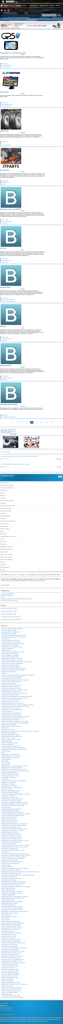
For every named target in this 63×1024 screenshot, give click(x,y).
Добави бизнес (44, 5)
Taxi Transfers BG (5, 762)
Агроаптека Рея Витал (7, 867)
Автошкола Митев (6, 807)
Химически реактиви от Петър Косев (11, 933)
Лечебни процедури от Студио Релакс (11, 809)
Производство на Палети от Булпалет (11, 800)
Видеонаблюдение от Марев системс (11, 691)
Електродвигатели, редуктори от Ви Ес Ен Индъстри (15, 680)
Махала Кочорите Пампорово (9, 772)
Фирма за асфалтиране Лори (9, 822)
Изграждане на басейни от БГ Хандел (11, 878)
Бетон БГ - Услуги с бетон (8, 738)
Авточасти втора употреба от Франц (11, 726)
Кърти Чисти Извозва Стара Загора (10, 991)
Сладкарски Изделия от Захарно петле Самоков (14, 847)
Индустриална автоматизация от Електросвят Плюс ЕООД (16, 696)
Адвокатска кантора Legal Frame (10, 954)
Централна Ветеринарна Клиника (10, 719)
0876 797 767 (4, 337)
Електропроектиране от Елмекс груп (11, 885)
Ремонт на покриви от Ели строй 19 (10, 640)
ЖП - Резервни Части (4, 523)
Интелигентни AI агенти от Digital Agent (12, 663)
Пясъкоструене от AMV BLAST (9, 786)
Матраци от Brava (6, 865)
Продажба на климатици (8, 729)
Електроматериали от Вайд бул (9, 832)
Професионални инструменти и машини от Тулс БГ (15, 840)
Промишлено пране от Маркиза (10, 913)
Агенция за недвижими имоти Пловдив (11, 628)
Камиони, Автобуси (4, 526)
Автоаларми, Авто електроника (7, 487)
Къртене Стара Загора (7, 981)
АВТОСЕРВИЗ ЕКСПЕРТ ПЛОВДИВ (8, 404)
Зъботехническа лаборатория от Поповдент (13, 883)
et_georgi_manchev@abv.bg (7, 299)
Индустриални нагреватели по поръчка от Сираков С (15, 845)
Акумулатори (3, 513)
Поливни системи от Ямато (8, 936)
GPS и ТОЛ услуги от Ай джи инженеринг (12, 908)
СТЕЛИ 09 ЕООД (4, 131)
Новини (58, 5)
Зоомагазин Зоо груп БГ (7, 967)
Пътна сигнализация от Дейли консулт (11, 838)
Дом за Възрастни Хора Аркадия (10, 949)
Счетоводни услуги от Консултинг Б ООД (12, 997)
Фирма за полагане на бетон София (11, 739)
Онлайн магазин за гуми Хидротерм (11, 713)
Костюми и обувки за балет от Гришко (11, 906)
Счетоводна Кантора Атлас (8, 905)
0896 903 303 (4, 415)
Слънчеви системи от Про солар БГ (10, 708)
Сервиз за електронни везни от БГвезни (12, 676)
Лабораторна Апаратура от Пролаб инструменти (14, 804)
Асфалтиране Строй (6, 741)
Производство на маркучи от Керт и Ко (11, 989)
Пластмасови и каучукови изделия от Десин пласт (14, 853)
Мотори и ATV (3, 541)
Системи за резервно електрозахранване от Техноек (15, 794)
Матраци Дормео (6, 650)
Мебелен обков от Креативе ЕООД (10, 995)
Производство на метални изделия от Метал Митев (15, 706)
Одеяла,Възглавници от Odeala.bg (10, 686)
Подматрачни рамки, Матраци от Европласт (13, 643)
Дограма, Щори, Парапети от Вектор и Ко (12, 703)
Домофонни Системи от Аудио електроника (13, 718)
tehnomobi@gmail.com (6, 65)
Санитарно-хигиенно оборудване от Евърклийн (14, 948)
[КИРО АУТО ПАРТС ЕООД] (31, 442)
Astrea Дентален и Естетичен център (11, 714)
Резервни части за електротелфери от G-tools (13, 769)
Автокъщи (2, 492)
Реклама (52, 5)
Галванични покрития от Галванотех (10, 873)
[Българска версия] (5, 10)
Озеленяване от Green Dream (9, 916)
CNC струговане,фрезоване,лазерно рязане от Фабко (15, 814)
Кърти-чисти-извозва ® (7, 979)
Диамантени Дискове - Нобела (9, 611)
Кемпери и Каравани (4, 528)
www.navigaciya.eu (5, 67)
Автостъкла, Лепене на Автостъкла (7, 505)
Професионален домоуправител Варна (11, 767)
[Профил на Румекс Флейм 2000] (11, 354)
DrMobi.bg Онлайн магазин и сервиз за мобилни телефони (17, 705)
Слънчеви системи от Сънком (9, 976)
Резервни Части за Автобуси (6, 554)
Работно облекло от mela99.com (10, 929)
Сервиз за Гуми (3, 564)
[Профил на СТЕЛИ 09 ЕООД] (11, 119)
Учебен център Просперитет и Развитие (12, 660)
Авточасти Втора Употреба (5, 508)
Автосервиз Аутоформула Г (8, 938)
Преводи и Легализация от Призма (10, 939)
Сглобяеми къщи (5, 751)
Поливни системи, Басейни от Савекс (11, 688)
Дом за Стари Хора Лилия (8, 888)
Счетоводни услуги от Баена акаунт (10, 746)
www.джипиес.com (6, 106)
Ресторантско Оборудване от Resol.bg (11, 837)
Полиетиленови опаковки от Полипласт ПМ (13, 943)
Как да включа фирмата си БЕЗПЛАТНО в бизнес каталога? (16, 599)
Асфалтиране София (6, 994)
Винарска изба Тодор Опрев (8, 724)
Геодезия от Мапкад (6, 789)
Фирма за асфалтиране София (9, 743)
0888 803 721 (4, 141)
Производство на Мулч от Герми (10, 665)
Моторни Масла (3, 544)
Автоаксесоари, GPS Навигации (7, 485)
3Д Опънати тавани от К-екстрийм (10, 642)
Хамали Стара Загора (7, 986)
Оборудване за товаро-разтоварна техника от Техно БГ (16, 855)
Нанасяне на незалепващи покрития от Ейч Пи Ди (14, 802)
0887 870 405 (4, 259)
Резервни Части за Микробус (6, 559)
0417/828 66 (4, 298)
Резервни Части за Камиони (6, 557)
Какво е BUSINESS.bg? (7, 595)
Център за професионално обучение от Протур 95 (14, 868)
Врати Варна (4, 761)
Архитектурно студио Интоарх (9, 848)
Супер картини (5, 638)
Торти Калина (5, 852)
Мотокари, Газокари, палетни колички (8, 536)
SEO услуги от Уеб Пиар (7, 784)
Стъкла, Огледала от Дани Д (8, 843)
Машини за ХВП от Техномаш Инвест (11, 681)
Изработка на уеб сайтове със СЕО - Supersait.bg (14, 984)
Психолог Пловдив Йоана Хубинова (11, 666)
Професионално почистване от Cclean (11, 961)
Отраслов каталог (8, 5)
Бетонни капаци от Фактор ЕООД (10, 863)
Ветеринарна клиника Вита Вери (10, 695)
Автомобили (3, 498)
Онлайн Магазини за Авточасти (7, 549)
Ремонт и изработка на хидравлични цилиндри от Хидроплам (17, 675)
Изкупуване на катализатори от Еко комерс (13, 652)
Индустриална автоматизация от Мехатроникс (13, 637)
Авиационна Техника (4, 482)
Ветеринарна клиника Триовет (9, 946)
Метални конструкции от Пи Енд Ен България (13, 857)
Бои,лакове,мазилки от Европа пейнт (11, 924)
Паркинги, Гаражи (4, 551)
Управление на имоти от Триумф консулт (12, 959)
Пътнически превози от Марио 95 (10, 792)
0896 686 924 (4, 376)
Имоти (3, 752)
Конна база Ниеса (6, 914)
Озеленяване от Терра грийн (9, 876)
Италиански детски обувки (8, 683)
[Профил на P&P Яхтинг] (11, 236)
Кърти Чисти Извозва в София (9, 992)
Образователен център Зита (8, 934)
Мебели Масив (5, 918)
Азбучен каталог (33, 5)
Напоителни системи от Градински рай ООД (13, 962)
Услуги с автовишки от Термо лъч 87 (11, 926)
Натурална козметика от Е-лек (9, 964)
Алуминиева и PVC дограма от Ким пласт (12, 910)
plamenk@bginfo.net (6, 260)
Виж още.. (59, 459)
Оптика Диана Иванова (7, 931)
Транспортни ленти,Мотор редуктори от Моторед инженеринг (18, 875)
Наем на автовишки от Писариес (10, 655)
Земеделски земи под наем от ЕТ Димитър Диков (14, 723)
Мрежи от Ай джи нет (7, 711)
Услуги (2, 597)
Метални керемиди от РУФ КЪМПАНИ (11, 619)
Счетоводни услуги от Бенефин (9, 645)
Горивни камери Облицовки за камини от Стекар (14, 749)
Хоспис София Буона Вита (8, 890)
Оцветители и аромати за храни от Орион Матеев (14, 911)
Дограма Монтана (6, 759)
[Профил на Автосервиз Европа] (11, 275)
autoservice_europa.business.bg (8, 301)
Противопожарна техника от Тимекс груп (12, 812)
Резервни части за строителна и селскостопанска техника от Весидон (20, 731)
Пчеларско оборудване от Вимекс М (11, 833)
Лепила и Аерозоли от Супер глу (10, 757)
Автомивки (2, 495)
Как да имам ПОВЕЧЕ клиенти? (9, 600)
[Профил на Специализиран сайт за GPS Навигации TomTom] (11, 41)
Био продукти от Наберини (8, 777)
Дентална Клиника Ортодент (9, 733)
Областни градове (31, 19)
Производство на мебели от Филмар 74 (12, 928)
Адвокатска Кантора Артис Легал (10, 657)
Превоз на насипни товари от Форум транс (12, 923)
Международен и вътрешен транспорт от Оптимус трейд (16, 662)
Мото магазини (3, 533)
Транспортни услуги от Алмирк (9, 860)
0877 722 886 (4, 220)
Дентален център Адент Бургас (9, 820)
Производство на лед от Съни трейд (11, 756)
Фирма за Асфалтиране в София (10, 977)
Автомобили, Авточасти (7, 476)
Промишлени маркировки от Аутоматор (12, 891)
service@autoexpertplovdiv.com (8, 417)
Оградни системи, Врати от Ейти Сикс (11, 685)
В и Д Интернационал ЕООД (8, 614)
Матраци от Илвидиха (7, 648)
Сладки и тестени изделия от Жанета (11, 987)
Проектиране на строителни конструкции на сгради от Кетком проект (20, 871)
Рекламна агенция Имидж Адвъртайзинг (12, 799)
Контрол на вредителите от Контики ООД (12, 815)
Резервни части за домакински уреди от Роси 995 (14, 698)
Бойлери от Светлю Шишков (9, 880)
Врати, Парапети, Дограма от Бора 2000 (12, 658)
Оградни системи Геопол (8, 900)
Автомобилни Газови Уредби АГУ (7, 500)
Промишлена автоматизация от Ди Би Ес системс (14, 690)
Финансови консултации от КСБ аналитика (12, 670)
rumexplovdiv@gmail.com (7, 378)
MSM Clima (3, 326)
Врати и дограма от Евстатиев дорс (10, 921)
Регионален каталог (21, 5)
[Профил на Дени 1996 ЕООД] (11, 158)
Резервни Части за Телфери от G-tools (11, 893)
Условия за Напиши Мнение (7, 1014)
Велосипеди (2, 518)
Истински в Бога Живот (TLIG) (9, 608)
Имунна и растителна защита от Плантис (12, 862)
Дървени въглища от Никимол (9, 903)
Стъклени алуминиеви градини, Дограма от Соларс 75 (15, 716)
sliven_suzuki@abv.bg (6, 221)
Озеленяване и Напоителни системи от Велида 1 (14, 824)
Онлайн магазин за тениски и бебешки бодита (13, 825)
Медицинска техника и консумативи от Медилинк (14, 896)
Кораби (1, 531)
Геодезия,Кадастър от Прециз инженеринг (12, 898)
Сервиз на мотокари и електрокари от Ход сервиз (14, 721)
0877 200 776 (4, 63)
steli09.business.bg (5, 145)
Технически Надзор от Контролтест (10, 700)
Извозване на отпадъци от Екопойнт (11, 870)
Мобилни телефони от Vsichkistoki (10, 774)
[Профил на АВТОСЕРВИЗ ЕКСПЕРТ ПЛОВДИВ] (11, 393)
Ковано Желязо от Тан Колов (9, 817)
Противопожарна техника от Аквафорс (11, 901)
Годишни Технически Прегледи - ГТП (8, 521)
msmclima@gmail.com (6, 338)
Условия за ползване (5, 1010)
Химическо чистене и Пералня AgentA (11, 787)
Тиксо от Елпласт (5, 919)
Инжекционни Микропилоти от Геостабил (12, 830)
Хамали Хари (4, 779)
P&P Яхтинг (3, 248)
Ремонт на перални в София (8, 630)
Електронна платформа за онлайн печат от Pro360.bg (15, 886)
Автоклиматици (3, 490)
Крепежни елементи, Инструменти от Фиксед (13, 635)
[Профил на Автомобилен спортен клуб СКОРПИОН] (11, 197)
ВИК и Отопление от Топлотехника (10, 957)
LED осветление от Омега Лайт (9, 971)
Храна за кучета (5, 764)
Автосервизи (3, 503)
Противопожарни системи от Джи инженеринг (13, 881)
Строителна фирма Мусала (8, 819)
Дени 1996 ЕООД (4, 170)
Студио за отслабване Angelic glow (10, 827)
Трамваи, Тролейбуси (4, 567)
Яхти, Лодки (2, 569)
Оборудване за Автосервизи (6, 546)
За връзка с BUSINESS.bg (7, 594)
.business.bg (4, 223)
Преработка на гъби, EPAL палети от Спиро (12, 951)
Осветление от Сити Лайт (8, 795)
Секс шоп (3, 673)
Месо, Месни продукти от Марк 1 (10, 969)
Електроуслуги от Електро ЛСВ (9, 797)
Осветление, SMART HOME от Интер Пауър (12, 805)
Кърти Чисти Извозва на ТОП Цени (10, 982)
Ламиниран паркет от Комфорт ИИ (10, 632)
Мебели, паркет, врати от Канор (9, 776)
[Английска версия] (8, 10)
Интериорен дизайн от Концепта (10, 966)
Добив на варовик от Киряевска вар (11, 941)
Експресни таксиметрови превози (10, 790)
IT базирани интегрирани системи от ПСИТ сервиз (14, 771)
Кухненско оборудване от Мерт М (10, 734)
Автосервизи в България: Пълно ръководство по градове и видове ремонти (19, 456)
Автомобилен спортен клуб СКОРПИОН (10, 209)
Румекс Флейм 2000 (5, 365)
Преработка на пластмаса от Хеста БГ (11, 835)
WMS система (5, 728)
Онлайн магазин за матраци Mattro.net (11, 647)
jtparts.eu (3, 184)
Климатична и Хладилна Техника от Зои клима (13, 668)
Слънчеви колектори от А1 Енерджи (10, 616)
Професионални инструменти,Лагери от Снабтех (14, 766)
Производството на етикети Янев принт (12, 709)
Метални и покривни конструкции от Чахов (13, 850)
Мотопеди (2, 539)
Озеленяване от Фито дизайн (9, 944)
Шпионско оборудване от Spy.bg (10, 972)
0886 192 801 (4, 181)
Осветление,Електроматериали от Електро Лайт (14, 693)
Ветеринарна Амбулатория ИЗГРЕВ (10, 678)
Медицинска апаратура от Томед (10, 810)
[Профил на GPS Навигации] (11, 80)
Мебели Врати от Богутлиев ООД (10, 754)
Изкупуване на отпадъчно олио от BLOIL (12, 956)
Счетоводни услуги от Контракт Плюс (11, 842)
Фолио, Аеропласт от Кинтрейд (9, 653)
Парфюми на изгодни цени (8, 671)
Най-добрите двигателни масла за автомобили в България (15, 464)
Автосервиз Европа (5, 287)
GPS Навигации (4, 92)
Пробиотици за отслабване (8, 782)
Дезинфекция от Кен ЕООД (8, 633)
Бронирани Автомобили (5, 516)
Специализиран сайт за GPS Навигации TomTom (13, 53)
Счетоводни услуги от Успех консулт (11, 952)
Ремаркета (2, 562)
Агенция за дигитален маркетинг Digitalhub (13, 747)
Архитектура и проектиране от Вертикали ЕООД (14, 828)
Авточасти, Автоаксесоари (5, 510)
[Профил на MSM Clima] (11, 315)
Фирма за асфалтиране (7, 744)
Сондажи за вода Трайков (8, 895)
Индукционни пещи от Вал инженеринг (12, 736)
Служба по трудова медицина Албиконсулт (13, 858)
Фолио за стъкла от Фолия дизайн (10, 974)
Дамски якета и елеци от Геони (9, 701)
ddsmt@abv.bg (4, 182)
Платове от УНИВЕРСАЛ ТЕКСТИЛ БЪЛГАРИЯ (13, 781)
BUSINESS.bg (3, 1006)
